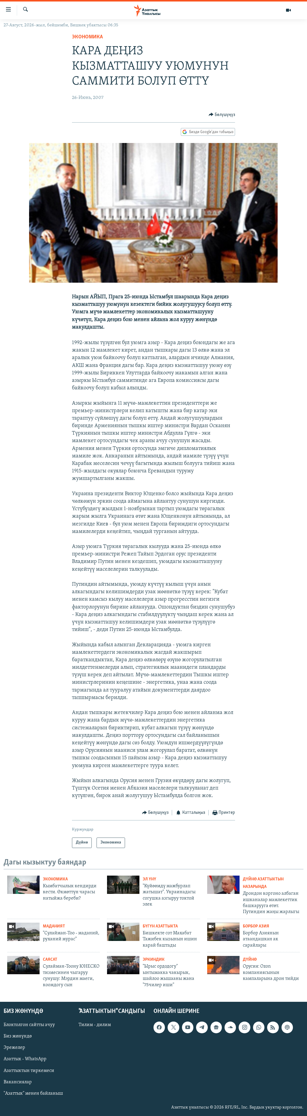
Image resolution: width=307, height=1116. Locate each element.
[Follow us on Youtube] (187, 1027)
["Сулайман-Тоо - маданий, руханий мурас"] (23, 932)
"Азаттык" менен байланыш (33, 1093)
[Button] (222, 115)
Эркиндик (154, 959)
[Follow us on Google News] (216, 1027)
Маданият (54, 926)
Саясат (50, 959)
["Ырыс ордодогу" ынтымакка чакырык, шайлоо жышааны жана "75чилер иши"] (123, 965)
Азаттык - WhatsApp (25, 1059)
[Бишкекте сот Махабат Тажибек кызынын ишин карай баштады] (123, 932)
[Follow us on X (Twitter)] (173, 1027)
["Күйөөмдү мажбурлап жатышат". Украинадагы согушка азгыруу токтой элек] (123, 885)
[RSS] (273, 1027)
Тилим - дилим (95, 1024)
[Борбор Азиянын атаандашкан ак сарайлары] (223, 932)
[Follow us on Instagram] (244, 1027)
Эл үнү (149, 879)
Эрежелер (14, 1047)
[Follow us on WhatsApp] (258, 1027)
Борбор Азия (256, 926)
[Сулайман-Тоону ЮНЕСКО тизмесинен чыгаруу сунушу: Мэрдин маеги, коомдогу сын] (23, 965)
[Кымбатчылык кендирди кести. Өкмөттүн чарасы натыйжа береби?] (23, 885)
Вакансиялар (18, 1081)
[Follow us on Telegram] (201, 1027)
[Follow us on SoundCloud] (230, 1027)
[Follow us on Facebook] (159, 1027)
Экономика (87, 37)
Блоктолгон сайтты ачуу (29, 1024)
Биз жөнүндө (18, 1036)
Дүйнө (250, 959)
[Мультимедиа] (288, 10)
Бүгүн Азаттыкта (160, 926)
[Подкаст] (287, 1027)
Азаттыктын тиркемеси (29, 1070)
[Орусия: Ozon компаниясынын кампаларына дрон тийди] (223, 965)
